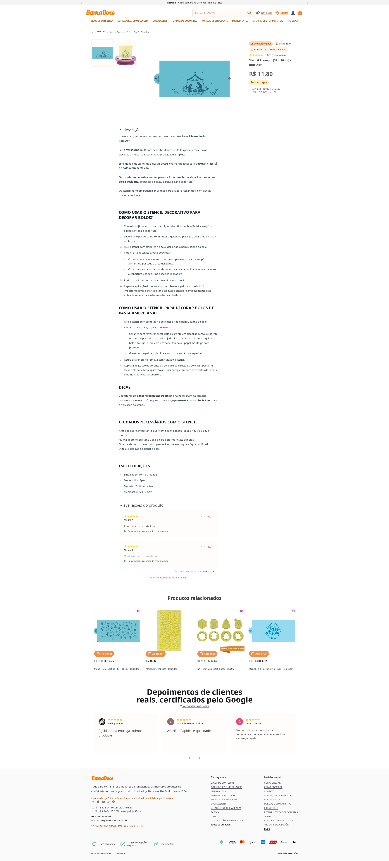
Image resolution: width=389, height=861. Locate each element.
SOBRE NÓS (270, 816)
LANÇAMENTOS (272, 799)
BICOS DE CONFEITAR (222, 782)
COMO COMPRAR (273, 786)
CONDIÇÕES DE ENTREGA (277, 795)
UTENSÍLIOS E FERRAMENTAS (226, 807)
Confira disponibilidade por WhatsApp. (154, 798)
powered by (288, 853)
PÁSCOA (215, 812)
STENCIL (101, 32)
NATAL (214, 816)
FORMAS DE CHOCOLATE (224, 799)
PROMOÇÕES (271, 807)
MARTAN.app (209, 571)
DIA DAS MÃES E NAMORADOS (227, 820)
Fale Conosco (102, 816)
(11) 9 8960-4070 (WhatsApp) (112, 811)
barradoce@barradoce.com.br (109, 820)
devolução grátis (262, 43)
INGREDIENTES (219, 803)
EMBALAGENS (218, 791)
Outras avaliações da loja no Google (168, 577)
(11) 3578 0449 (103, 807)
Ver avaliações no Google (195, 705)
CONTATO (269, 791)
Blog (267, 828)
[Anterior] (82, 2)
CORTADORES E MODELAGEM (226, 786)
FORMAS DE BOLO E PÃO (224, 795)
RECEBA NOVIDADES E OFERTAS (281, 812)
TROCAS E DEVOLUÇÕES (277, 824)
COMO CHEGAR (272, 782)
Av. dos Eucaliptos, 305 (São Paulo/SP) (118, 825)
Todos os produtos (220, 824)
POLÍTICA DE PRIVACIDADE (278, 820)
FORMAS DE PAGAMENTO (277, 803)
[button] (293, 12)
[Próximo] (307, 2)
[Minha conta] (293, 13)
